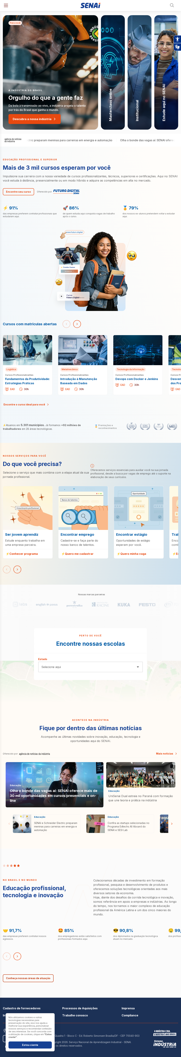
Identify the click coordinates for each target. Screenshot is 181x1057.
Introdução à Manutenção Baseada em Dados (82, 339)
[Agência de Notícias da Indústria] (13, 140)
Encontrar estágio (126, 488)
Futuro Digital (62, 191)
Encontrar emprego (72, 488)
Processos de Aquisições (80, 1008)
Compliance (130, 1015)
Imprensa (128, 1008)
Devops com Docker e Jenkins (134, 337)
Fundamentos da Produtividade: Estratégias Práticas (24, 339)
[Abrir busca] (172, 5)
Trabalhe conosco (75, 1015)
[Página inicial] (91, 5)
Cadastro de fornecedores (21, 1008)
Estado (42, 659)
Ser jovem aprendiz (16, 488)
